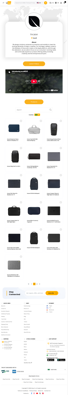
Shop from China (60, 379)
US (40, 3)
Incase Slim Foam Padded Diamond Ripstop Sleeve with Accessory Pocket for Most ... (14, 249)
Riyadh (25, 341)
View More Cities (27, 362)
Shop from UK (16, 379)
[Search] (45, 2)
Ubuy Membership (5, 329)
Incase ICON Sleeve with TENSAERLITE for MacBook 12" (13, 276)
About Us (3, 306)
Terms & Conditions (23, 390)
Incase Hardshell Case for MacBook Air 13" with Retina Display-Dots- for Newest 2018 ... (53, 222)
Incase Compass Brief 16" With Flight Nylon (13, 221)
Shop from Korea (50, 379)
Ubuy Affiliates (27, 327)
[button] (61, 3)
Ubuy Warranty (4, 332)
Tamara (25, 321)
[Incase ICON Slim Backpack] (34, 237)
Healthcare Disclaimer (5, 334)
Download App (27, 306)
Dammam (26, 352)
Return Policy (27, 313)
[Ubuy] (9, 2)
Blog (25, 316)
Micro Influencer (4, 327)
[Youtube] (37, 393)
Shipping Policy (4, 324)
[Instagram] (34, 393)
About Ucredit (27, 324)
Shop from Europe (39, 382)
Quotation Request (5, 311)
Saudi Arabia (53, 369)
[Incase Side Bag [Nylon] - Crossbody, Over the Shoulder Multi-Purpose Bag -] (34, 156)
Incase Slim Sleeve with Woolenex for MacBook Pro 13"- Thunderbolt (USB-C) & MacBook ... (53, 250)
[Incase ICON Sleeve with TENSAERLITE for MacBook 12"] (14, 265)
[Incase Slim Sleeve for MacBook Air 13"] (14, 183)
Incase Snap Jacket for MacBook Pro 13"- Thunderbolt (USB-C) (52, 168)
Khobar (25, 354)
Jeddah (25, 344)
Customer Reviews (28, 311)
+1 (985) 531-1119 (52, 355)
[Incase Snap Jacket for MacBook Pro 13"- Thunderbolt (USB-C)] (54, 156)
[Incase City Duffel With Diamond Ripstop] (34, 129)
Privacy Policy (33, 390)
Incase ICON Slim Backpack (33, 247)
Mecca (25, 346)
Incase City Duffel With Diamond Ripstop (32, 139)
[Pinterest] (42, 393)
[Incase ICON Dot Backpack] (34, 183)
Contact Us (3, 308)
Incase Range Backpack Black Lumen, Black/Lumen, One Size (54, 140)
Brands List (26, 308)
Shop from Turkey (28, 382)
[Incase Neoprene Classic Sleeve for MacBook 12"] (14, 129)
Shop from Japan (26, 379)
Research (26, 329)
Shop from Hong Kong (37, 379)
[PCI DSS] (5, 371)
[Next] (39, 284)
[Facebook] (31, 393)
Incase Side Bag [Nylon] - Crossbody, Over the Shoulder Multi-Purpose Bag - (34, 168)
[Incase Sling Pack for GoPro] (14, 156)
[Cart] (64, 3)
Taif (24, 357)
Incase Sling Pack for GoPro (13, 166)
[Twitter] (40, 393)
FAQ (25, 319)
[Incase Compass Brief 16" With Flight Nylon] (14, 210)
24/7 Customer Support (56, 343)
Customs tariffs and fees (6, 321)
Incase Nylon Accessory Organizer (32, 221)
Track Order (3, 319)
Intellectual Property (5, 313)
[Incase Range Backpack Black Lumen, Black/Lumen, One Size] (54, 129)
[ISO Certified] (16, 371)
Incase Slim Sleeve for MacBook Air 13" (12, 194)
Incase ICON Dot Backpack (33, 193)
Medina (25, 349)
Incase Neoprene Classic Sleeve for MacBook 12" (12, 139)
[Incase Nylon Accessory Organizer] (34, 210)
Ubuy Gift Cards (27, 332)
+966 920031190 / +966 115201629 (56, 351)
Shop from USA (6, 379)
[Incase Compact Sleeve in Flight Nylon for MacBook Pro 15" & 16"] (54, 183)
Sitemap (3, 316)
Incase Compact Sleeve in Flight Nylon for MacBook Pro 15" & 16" (53, 195)
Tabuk (25, 360)
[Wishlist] (21, 121)
